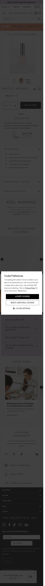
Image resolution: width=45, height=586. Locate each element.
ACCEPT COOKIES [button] (22, 297)
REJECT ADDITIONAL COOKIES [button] (22, 303)
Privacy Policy (30, 288)
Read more (22, 291)
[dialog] (21, 293)
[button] (21, 308)
